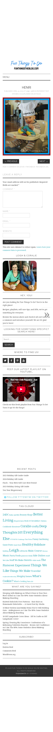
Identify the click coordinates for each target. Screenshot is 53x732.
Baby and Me (14, 515)
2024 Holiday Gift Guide (13, 479)
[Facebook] (11, 360)
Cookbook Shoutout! (11, 527)
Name (6, 211)
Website (7, 231)
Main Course (35, 550)
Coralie (26, 526)
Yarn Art (30, 581)
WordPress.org (9, 654)
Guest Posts (8, 545)
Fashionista (21, 673)
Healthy (27, 544)
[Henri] (26, 126)
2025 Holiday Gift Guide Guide (16, 475)
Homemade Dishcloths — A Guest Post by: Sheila (23, 604)
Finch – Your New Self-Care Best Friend (20, 483)
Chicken (43, 521)
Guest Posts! (17, 545)
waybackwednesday (9, 576)
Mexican (45, 551)
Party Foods (15, 555)
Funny (35, 539)
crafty (35, 526)
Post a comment (9, 167)
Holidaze (39, 544)
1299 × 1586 (30, 91)
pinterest (24, 556)
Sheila (30, 556)
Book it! (27, 521)
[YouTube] (23, 360)
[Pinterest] (17, 360)
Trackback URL (42, 167)
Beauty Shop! (26, 515)
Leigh (14, 550)
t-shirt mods (36, 560)
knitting (6, 551)
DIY (20, 532)
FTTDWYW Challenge (17, 539)
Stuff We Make (16, 560)
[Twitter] (5, 360)
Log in (5, 643)
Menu (6, 77)
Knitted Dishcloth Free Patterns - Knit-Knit (21, 602)
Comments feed (9, 651)
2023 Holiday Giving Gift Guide (16, 487)
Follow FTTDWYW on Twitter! (27, 497)
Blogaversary (19, 521)
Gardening (44, 539)
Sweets (28, 560)
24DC (6, 514)
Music (6, 555)
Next (44, 161)
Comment (9, 189)
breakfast (35, 521)
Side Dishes (39, 555)
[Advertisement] (26, 27)
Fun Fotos (28, 539)
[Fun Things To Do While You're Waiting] (26, 66)
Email (6, 221)
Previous (11, 161)
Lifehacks (23, 551)
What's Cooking (20, 581)
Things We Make (20, 570)
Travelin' (36, 571)
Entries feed (8, 647)
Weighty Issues (24, 576)
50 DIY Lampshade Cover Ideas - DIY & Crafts (22, 616)
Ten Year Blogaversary (12, 490)
